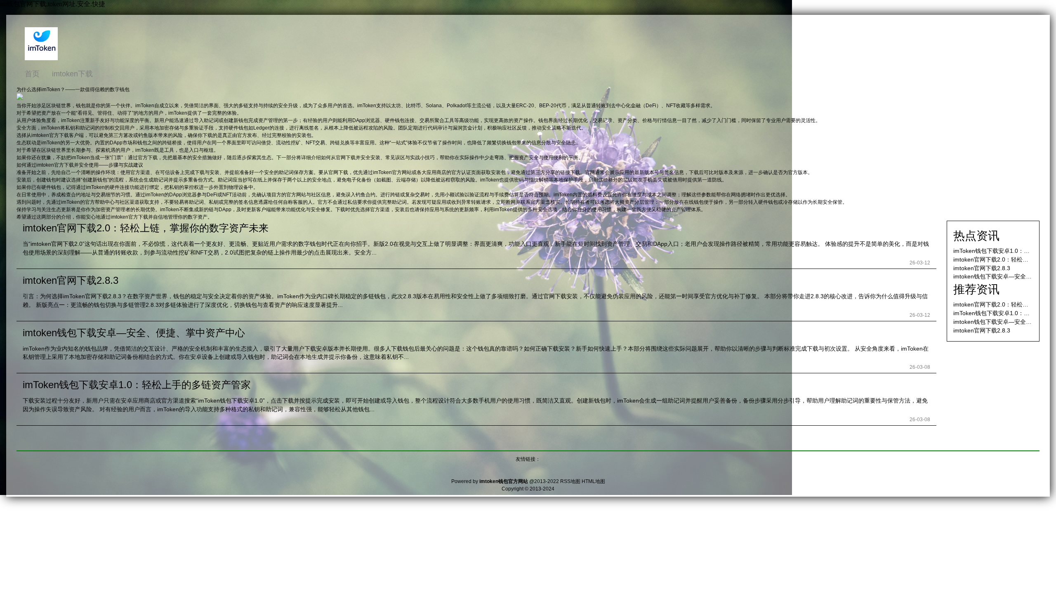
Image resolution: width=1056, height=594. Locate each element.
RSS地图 (570, 481)
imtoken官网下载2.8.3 (70, 280)
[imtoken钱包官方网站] (41, 58)
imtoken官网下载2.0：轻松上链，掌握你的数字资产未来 (146, 227)
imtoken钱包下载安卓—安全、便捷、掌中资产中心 (134, 332)
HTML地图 (593, 481)
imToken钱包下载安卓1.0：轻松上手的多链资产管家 (137, 384)
